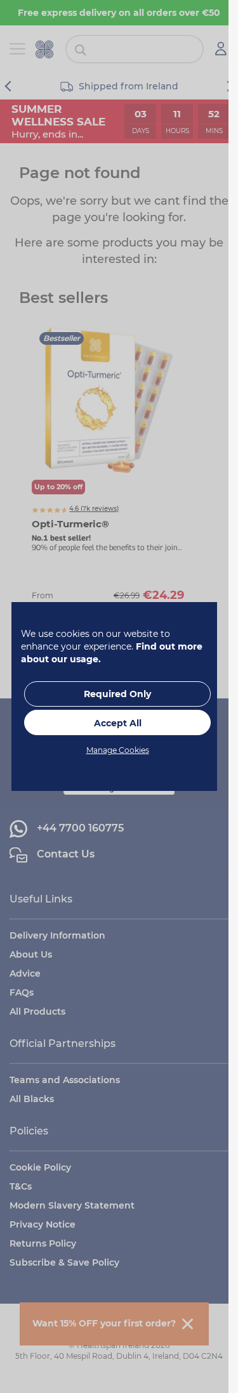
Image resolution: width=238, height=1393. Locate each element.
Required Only (117, 694)
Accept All (118, 723)
